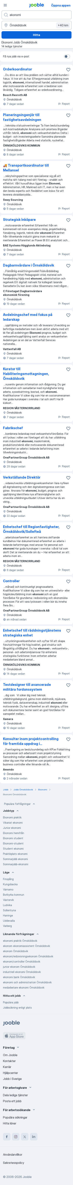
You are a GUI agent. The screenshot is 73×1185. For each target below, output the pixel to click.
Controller (11, 581)
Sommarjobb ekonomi (15, 859)
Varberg (7, 925)
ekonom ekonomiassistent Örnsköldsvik (26, 945)
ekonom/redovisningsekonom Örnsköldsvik (28, 956)
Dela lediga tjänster (15, 1095)
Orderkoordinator (17, 69)
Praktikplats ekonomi (15, 853)
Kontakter (9, 1061)
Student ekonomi (13, 848)
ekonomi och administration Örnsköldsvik (27, 982)
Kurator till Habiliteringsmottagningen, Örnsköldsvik (26, 374)
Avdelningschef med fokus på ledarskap (27, 317)
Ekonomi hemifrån (13, 833)
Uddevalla (9, 920)
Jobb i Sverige (12, 1079)
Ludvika (7, 905)
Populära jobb (11, 1002)
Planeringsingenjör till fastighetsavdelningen (22, 117)
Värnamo (8, 889)
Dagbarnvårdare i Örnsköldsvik (28, 265)
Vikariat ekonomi (13, 822)
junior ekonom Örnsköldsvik (19, 966)
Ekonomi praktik (12, 817)
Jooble (27, 1177)
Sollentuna (9, 910)
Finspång (8, 879)
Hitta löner (9, 1123)
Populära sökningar (15, 1117)
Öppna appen (61, 5)
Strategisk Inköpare (19, 220)
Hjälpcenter (10, 1073)
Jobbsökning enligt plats (17, 1007)
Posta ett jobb (12, 1101)
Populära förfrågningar (17, 803)
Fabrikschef (13, 428)
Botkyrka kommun (13, 894)
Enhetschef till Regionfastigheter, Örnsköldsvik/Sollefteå (31, 529)
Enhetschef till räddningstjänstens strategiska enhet (32, 632)
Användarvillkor (12, 1154)
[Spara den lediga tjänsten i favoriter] (68, 70)
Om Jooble (10, 1055)
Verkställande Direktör (21, 477)
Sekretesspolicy (13, 1163)
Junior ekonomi (12, 827)
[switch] (67, 56)
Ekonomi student (13, 838)
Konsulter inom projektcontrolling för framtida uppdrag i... (31, 741)
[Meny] (5, 5)
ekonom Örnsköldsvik (15, 951)
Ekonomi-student (13, 843)
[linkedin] (33, 1136)
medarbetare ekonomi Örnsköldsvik (23, 987)
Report (66, 103)
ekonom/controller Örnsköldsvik (21, 961)
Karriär (7, 1067)
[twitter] (24, 1136)
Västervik (8, 899)
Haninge (8, 915)
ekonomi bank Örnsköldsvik (19, 977)
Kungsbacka (10, 884)
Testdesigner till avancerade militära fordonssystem (27, 687)
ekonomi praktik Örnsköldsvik (20, 940)
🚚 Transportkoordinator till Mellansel (26, 167)
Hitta (36, 35)
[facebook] (6, 1136)
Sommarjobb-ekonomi (15, 864)
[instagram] (15, 1136)
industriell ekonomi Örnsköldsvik (22, 971)
